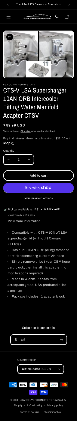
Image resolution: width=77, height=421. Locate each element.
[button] (8, 16)
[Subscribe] (62, 339)
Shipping (26, 131)
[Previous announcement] (8, 4)
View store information (24, 221)
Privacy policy (55, 405)
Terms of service (30, 412)
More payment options (38, 198)
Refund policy (35, 405)
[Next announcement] (69, 4)
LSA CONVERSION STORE (36, 400)
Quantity (8, 150)
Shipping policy (52, 412)
